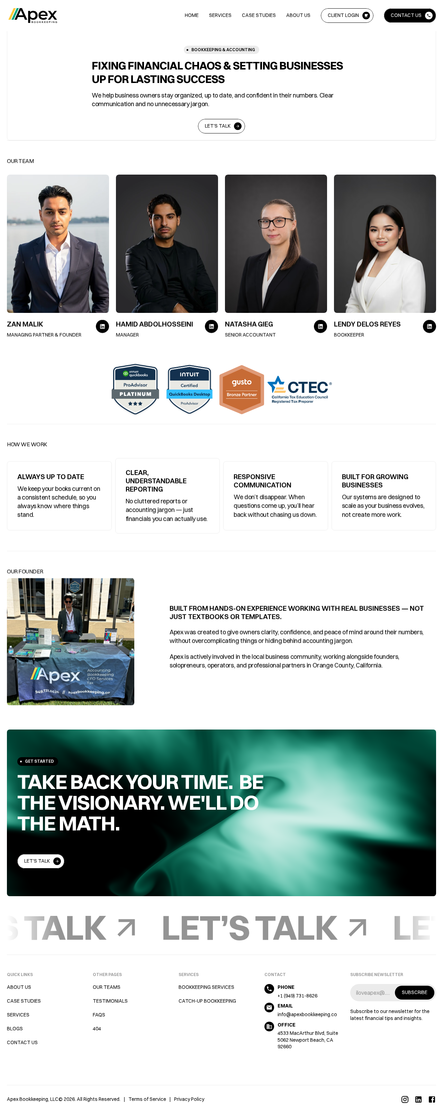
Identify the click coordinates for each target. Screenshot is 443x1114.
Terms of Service (147, 1099)
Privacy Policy (189, 1099)
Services (220, 15)
